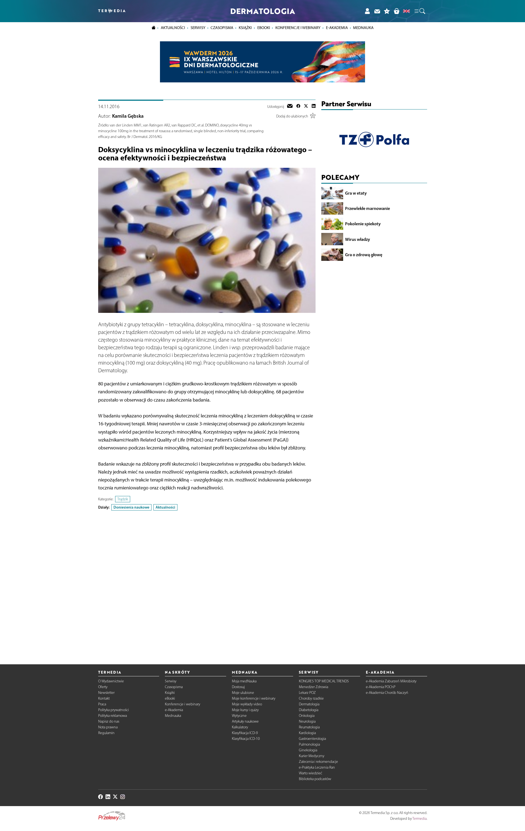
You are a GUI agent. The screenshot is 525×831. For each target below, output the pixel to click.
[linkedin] (314, 106)
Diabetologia (308, 710)
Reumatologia (309, 727)
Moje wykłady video (247, 704)
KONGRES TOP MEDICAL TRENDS (324, 681)
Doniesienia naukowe (131, 507)
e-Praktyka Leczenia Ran (317, 767)
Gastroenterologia (312, 738)
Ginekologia (308, 750)
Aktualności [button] (173, 27)
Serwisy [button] (198, 27)
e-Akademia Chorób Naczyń (387, 692)
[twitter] (306, 106)
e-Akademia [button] (337, 27)
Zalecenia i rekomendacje (318, 761)
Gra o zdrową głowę (363, 254)
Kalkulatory (240, 727)
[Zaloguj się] (367, 11)
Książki (245, 27)
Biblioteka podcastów (315, 779)
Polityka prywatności (113, 710)
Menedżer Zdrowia (313, 687)
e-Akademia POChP (380, 687)
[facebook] (298, 106)
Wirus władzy (357, 239)
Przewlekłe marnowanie (367, 208)
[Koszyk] (396, 11)
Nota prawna (108, 727)
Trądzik (122, 499)
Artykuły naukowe (245, 721)
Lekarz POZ (307, 692)
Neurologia (307, 721)
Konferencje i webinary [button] (297, 27)
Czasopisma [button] (222, 27)
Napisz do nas (108, 721)
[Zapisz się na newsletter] (377, 11)
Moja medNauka (244, 681)
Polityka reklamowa (112, 715)
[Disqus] (207, 582)
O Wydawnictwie (111, 681)
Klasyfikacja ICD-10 (246, 738)
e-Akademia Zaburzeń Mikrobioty (391, 681)
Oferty (102, 687)
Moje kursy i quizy (245, 710)
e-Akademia (174, 710)
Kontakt (104, 698)
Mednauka (173, 715)
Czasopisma (174, 687)
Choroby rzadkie (311, 698)
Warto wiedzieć (310, 773)
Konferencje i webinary (182, 704)
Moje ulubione (243, 692)
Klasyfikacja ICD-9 (245, 733)
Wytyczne (239, 715)
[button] (419, 11)
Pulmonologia (309, 744)
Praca (102, 704)
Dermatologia (309, 704)
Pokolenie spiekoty (363, 223)
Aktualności (165, 507)
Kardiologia (307, 733)
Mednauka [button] (363, 27)
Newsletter (106, 692)
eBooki (263, 27)
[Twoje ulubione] (387, 11)
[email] (290, 106)
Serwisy (170, 681)
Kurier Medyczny (311, 756)
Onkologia (306, 715)
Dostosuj (238, 687)
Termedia (419, 818)
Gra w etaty (356, 193)
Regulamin (106, 733)
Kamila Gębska (128, 116)
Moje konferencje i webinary (253, 698)
